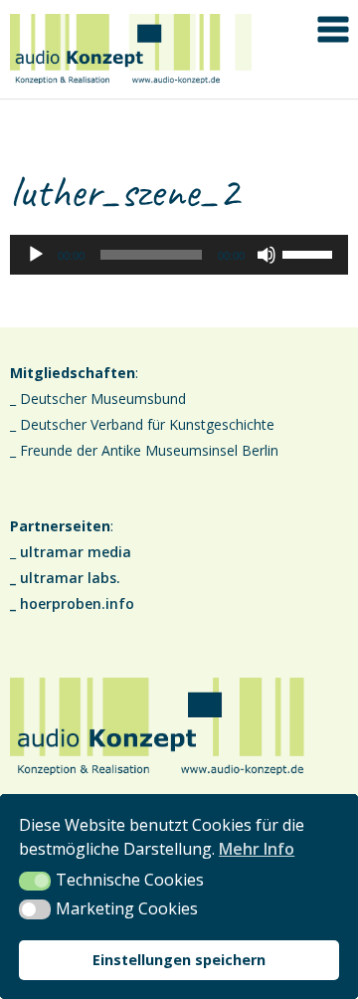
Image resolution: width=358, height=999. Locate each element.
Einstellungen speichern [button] (179, 959)
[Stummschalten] (266, 255)
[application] (179, 255)
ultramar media (75, 551)
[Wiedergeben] (36, 255)
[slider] (310, 253)
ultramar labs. (70, 577)
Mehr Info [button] (256, 849)
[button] (35, 882)
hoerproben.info (77, 603)
